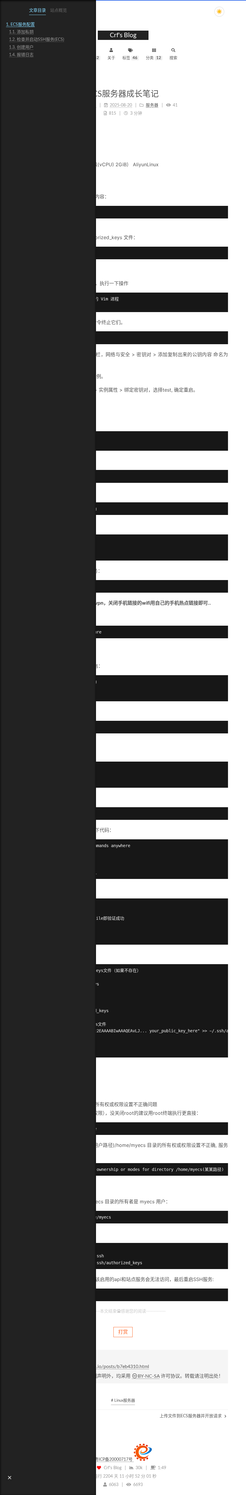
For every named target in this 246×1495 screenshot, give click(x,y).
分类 (153, 58)
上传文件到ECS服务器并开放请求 (191, 1416)
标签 (130, 58)
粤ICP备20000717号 (114, 1459)
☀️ (219, 11)
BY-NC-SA (149, 1376)
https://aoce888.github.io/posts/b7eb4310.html (99, 1366)
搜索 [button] (173, 58)
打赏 (123, 1332)
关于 (111, 58)
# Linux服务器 (123, 1401)
